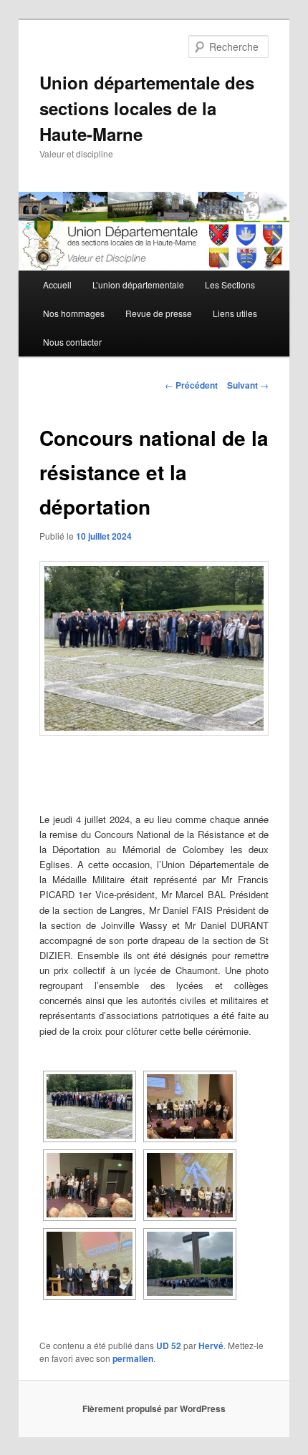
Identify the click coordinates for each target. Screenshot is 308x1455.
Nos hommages (74, 313)
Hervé (210, 1345)
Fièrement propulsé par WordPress (154, 1408)
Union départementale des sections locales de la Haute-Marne (146, 108)
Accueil (57, 284)
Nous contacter (72, 342)
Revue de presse (158, 313)
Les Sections (230, 284)
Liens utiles (235, 313)
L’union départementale (138, 284)
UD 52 (168, 1345)
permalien (132, 1358)
